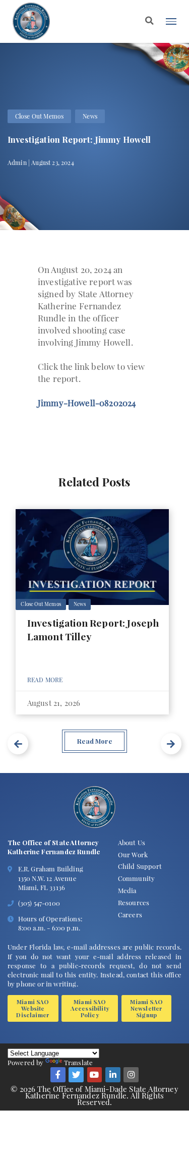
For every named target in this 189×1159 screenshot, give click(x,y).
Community (136, 878)
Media (127, 890)
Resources (133, 902)
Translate (78, 1062)
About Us (131, 842)
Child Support (140, 866)
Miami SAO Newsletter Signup (146, 1008)
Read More (44, 680)
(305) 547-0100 (39, 903)
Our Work (133, 854)
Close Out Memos (39, 116)
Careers (130, 914)
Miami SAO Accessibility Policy (90, 1008)
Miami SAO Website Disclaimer (32, 1008)
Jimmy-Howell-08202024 (87, 402)
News (90, 116)
